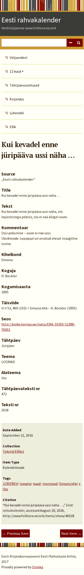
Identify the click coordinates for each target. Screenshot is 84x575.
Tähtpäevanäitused (24, 85)
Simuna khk (68, 483)
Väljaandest (19, 57)
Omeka (37, 567)
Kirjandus (17, 99)
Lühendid (17, 113)
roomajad (49, 483)
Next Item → (71, 533)
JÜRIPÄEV (10, 483)
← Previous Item (15, 533)
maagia (25, 483)
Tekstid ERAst (13, 451)
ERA (13, 127)
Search (79, 43)
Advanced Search (71, 43)
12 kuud (15, 71)
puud (36, 483)
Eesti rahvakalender (31, 19)
